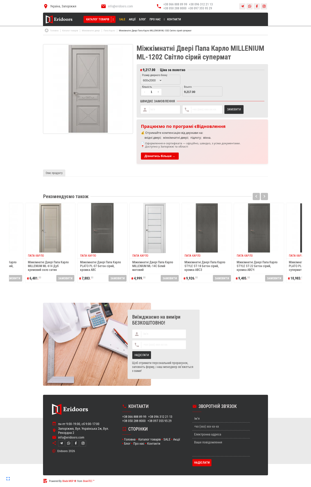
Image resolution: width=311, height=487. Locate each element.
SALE (122, 19)
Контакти (174, 19)
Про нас (155, 19)
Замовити (13, 278)
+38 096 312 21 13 (201, 4)
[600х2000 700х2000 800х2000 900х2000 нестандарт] (160, 80)
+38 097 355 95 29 (200, 8)
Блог (142, 19)
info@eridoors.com (120, 6)
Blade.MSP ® (69, 481)
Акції (132, 19)
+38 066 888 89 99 (175, 4)
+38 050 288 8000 (174, 8)
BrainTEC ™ (88, 481)
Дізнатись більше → (160, 156)
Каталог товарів (97, 19)
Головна (130, 439)
